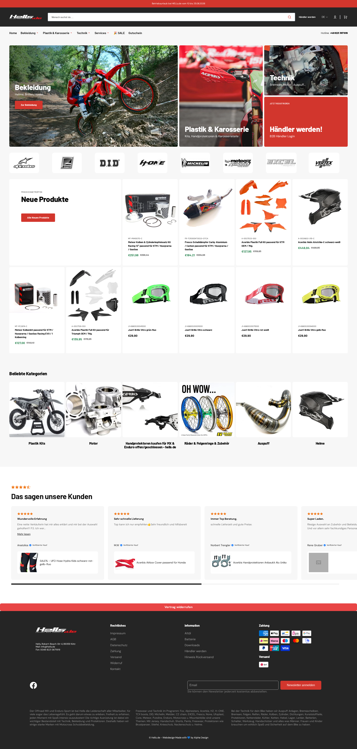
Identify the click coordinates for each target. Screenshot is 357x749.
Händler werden (195, 651)
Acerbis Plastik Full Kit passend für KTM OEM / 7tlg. (263, 244)
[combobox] (171, 17)
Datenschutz (118, 645)
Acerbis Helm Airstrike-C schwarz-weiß (319, 242)
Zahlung (115, 651)
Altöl (188, 633)
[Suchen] (290, 17)
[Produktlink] (150, 222)
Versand (116, 657)
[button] (335, 17)
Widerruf (116, 663)
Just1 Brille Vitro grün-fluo (142, 329)
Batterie (190, 639)
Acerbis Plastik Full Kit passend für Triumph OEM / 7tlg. (90, 331)
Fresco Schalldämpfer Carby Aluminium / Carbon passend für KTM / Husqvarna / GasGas (206, 246)
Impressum (118, 633)
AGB (113, 639)
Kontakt (115, 669)
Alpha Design (201, 737)
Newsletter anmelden (301, 685)
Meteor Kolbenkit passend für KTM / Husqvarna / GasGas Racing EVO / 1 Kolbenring (34, 333)
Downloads (192, 645)
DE (323, 17)
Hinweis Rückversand (199, 657)
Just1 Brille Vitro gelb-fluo (312, 329)
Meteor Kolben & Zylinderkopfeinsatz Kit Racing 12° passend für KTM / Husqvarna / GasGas (149, 246)
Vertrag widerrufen (179, 607)
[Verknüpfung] (93, 96)
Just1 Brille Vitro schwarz (198, 329)
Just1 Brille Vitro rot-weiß (255, 329)
